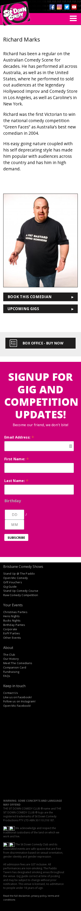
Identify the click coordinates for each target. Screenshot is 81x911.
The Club (9, 655)
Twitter (66, 7)
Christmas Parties (15, 612)
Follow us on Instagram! (19, 701)
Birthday (12, 500)
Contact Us (10, 693)
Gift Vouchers (12, 582)
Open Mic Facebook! (17, 706)
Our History (11, 659)
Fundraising (11, 672)
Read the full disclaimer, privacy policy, (25, 895)
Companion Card (14, 667)
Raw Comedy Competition (20, 595)
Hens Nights (11, 616)
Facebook (52, 7)
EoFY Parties (11, 633)
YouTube (74, 7)
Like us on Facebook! (17, 697)
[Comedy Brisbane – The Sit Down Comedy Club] (15, 11)
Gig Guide (10, 586)
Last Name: (16, 480)
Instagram (59, 7)
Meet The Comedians (17, 663)
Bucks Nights (12, 620)
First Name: (16, 459)
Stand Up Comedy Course (20, 591)
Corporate (10, 629)
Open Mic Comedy (15, 578)
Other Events (12, 638)
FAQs (6, 676)
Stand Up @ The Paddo (19, 573)
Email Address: (19, 437)
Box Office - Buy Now (43, 343)
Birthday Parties (14, 625)
